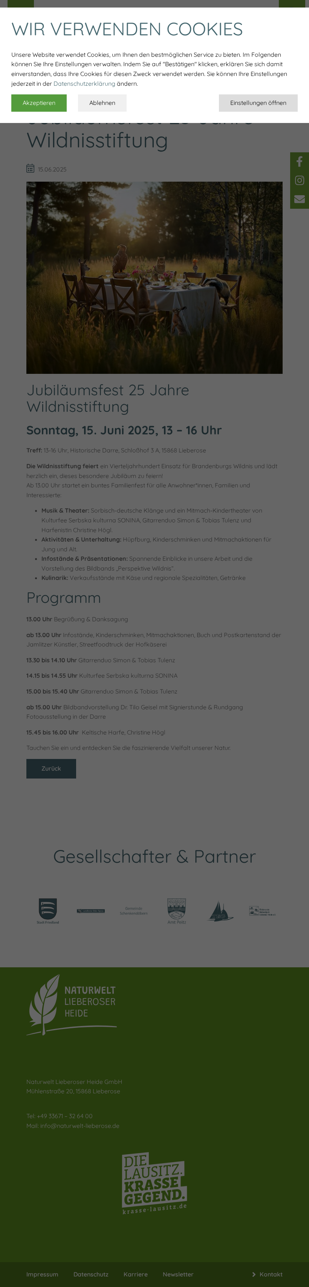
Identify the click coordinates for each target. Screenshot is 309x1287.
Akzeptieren (39, 102)
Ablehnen (102, 102)
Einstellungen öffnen (258, 102)
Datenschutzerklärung (84, 83)
